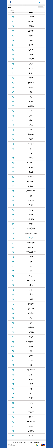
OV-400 (13, 101)
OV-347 (13, 271)
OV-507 (13, 227)
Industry (22, 442)
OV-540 (13, 304)
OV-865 (13, 378)
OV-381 (13, 64)
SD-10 (13, 397)
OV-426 (13, 318)
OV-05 (13, 92)
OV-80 (13, 403)
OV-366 (13, 223)
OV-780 (13, 347)
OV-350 (13, 63)
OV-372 (13, 30)
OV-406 (13, 210)
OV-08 (13, 115)
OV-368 (13, 168)
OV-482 (13, 114)
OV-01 (13, 91)
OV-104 (13, 31)
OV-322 (13, 74)
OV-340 (13, 299)
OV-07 (13, 102)
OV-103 (13, 199)
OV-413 (13, 73)
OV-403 (13, 383)
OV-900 (13, 16)
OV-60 (13, 289)
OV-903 (13, 163)
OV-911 (13, 350)
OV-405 (13, 220)
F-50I (12, 232)
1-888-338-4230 (42, 1)
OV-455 (13, 190)
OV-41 (13, 224)
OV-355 (13, 430)
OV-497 (13, 176)
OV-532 (13, 83)
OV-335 (13, 196)
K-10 (12, 110)
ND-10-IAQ (12, 346)
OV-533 (13, 82)
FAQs (25, 442)
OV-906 (13, 181)
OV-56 (13, 256)
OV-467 (13, 251)
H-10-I (13, 267)
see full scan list (31, 237)
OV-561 (13, 262)
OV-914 (13, 72)
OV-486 (13, 139)
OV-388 (13, 323)
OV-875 (13, 379)
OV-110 (13, 427)
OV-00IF (13, 237)
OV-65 (13, 300)
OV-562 (13, 172)
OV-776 (13, 340)
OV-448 (13, 167)
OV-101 (13, 408)
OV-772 (13, 322)
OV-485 (13, 285)
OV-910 (13, 59)
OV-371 (13, 41)
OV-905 (13, 134)
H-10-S (13, 393)
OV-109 (13, 425)
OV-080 (13, 402)
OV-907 (13, 213)
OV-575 (13, 270)
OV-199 (13, 130)
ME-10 (13, 295)
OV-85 (13, 374)
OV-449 (13, 248)
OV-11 (13, 124)
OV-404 (13, 337)
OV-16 (13, 45)
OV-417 (13, 336)
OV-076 (13, 25)
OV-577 (13, 280)
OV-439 (13, 205)
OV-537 (13, 120)
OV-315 (13, 157)
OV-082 (13, 373)
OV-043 (13, 369)
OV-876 (13, 380)
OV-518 (13, 55)
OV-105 (13, 413)
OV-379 (13, 20)
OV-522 (13, 36)
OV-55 (13, 328)
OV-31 (13, 152)
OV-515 (13, 422)
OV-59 (13, 294)
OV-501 (13, 266)
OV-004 (13, 87)
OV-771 (13, 106)
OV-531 (13, 125)
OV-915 (13, 26)
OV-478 (13, 351)
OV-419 (13, 290)
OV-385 (13, 276)
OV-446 (13, 238)
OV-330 (13, 187)
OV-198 (13, 261)
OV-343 (13, 97)
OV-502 (13, 78)
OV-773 (13, 293)
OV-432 (13, 398)
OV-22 (13, 50)
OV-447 (13, 360)
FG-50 (13, 228)
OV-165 (13, 35)
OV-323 (13, 39)
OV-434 (13, 407)
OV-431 (13, 209)
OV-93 (13, 394)
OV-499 (13, 119)
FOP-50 (13, 229)
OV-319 (13, 40)
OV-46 (13, 392)
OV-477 (13, 265)
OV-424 (13, 44)
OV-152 (13, 388)
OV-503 (13, 284)
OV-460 (13, 331)
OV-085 (13, 116)
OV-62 (13, 314)
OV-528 (13, 111)
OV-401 (13, 158)
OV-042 (13, 333)
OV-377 (13, 186)
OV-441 (13, 416)
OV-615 (13, 312)
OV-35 (13, 204)
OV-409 (13, 53)
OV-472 (13, 135)
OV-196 (13, 144)
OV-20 (13, 143)
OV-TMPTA (12, 421)
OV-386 (13, 17)
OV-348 (13, 317)
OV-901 (13, 364)
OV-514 (13, 281)
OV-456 (13, 215)
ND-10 (13, 345)
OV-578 (13, 279)
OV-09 (13, 129)
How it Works (19, 442)
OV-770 (13, 180)
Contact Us (31, 442)
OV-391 (13, 21)
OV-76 (13, 309)
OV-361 (13, 426)
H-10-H (13, 246)
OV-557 (13, 96)
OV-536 (13, 214)
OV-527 (13, 149)
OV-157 (13, 327)
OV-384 (13, 219)
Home (13, 442)
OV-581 (13, 100)
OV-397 (13, 77)
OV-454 (13, 67)
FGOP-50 (13, 233)
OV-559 (13, 185)
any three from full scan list (31, 361)
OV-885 (13, 384)
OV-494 (13, 332)
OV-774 (13, 341)
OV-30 (13, 148)
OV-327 (13, 34)
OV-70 (13, 177)
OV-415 (13, 234)
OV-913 (13, 359)
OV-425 (13, 260)
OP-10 (13, 356)
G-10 (12, 243)
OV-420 (13, 298)
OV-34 (13, 201)
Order (15, 442)
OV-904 (13, 182)
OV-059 (13, 58)
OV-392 (13, 69)
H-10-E (13, 195)
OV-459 (13, 22)
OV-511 (13, 105)
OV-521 (13, 107)
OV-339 (13, 49)
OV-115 (13, 431)
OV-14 (13, 133)
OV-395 (13, 313)
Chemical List (35, 442)
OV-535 (13, 375)
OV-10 (13, 121)
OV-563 (13, 435)
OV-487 (13, 355)
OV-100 (13, 406)
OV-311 (13, 153)
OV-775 (13, 342)
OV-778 (13, 171)
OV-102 (13, 411)
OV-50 (13, 247)
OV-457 (13, 308)
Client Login (38, 442)
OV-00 (13, 361)
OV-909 (13, 257)
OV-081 (13, 370)
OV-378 (13, 275)
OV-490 (13, 365)
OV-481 (13, 86)
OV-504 (13, 138)
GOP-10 (13, 242)
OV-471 (13, 326)
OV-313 (13, 154)
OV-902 (13, 162)
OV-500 (13, 54)
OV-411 (13, 191)
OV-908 (13, 200)
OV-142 (13, 389)
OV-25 (13, 147)
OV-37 (13, 218)
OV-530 (13, 412)
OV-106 (13, 417)
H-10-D (13, 166)
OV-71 (13, 303)
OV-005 (13, 88)
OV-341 (13, 68)
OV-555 (13, 252)
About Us (28, 442)
